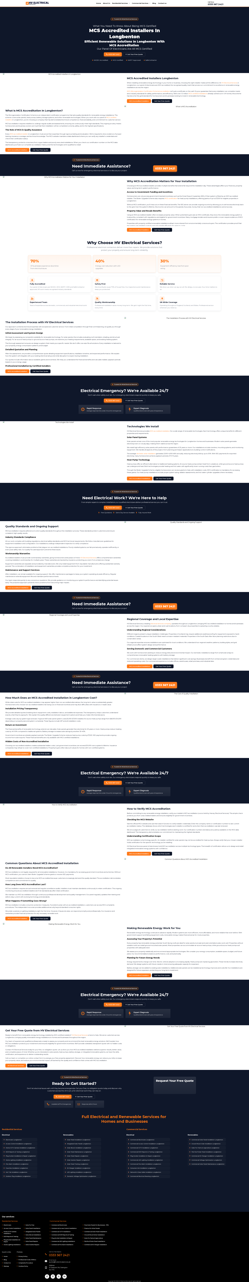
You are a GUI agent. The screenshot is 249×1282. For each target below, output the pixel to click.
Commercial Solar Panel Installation (95, 1231)
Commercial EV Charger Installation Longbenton (207, 1156)
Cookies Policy (23, 1266)
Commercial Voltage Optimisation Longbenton (207, 1160)
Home (98, 3)
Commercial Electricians (59, 1225)
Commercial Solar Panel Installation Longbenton (207, 1140)
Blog (154, 3)
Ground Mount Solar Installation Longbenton (206, 1143)
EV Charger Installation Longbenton (78, 1168)
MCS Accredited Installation (139, 478)
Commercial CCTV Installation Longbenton (144, 1148)
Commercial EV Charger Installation (95, 1244)
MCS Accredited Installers (139, 101)
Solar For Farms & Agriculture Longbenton (205, 1148)
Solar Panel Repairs (32, 1241)
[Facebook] (47, 1276)
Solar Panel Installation (33, 1228)
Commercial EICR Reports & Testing (62, 1235)
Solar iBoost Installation (33, 1235)
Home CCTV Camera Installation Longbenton (20, 1148)
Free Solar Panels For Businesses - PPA (96, 1225)
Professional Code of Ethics (27, 1259)
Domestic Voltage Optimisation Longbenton (81, 1176)
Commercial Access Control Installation (64, 1228)
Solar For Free (30, 1225)
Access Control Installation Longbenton (19, 1143)
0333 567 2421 (215, 4)
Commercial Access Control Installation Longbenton (147, 1143)
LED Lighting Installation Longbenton (79, 1172)
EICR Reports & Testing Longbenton (18, 1152)
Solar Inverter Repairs (32, 1244)
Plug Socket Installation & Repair (12, 1240)
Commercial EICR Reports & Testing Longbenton (146, 1152)
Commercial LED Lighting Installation (63, 1241)
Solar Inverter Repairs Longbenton (78, 1160)
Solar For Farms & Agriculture (93, 1238)
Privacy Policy (22, 1256)
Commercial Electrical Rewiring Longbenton (144, 1176)
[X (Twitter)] (59, 1276)
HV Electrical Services (16, 1066)
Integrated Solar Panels (33, 1231)
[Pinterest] (53, 1276)
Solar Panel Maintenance (33, 1238)
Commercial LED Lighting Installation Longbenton (146, 1160)
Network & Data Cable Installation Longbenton (145, 1172)
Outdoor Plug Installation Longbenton (18, 1176)
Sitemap (6, 1266)
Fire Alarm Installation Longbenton (17, 1164)
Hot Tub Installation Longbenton (16, 1172)
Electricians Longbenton (14, 1140)
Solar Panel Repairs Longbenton (77, 1156)
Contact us (162, 3)
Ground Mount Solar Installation (94, 1235)
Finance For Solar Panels (92, 1228)
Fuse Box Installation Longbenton (17, 1168)
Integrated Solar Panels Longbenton (79, 1143)
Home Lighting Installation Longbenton (18, 1160)
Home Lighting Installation (12, 1244)
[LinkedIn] (64, 1276)
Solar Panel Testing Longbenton (77, 1164)
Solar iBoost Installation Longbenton (79, 1148)
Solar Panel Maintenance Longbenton (79, 1152)
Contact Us (7, 1263)
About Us (106, 3)
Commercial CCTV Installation (60, 1231)
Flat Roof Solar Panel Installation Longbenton (206, 1152)
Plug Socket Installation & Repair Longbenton (21, 1156)
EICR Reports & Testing (11, 1236)
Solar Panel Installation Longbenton (78, 1140)
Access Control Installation (12, 1228)
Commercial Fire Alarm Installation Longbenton (145, 1164)
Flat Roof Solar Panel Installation (94, 1241)
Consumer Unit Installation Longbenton (143, 1168)
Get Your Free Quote (135, 54)
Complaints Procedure (25, 1263)
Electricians (7, 1225)
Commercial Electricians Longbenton (142, 1140)
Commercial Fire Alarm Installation (62, 1244)
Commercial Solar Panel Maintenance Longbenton (208, 1164)
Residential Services (120, 3)
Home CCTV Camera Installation (10, 1232)
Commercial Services (140, 3)
